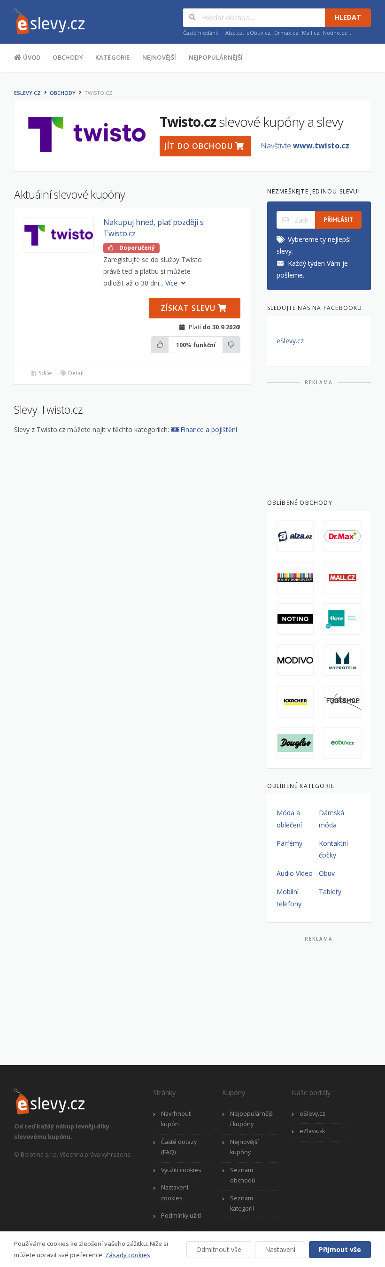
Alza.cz (234, 32)
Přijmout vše (340, 1249)
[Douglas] (296, 743)
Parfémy (289, 843)
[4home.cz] (342, 619)
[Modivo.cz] (296, 660)
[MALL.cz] (342, 578)
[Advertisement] (319, 438)
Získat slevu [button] (189, 308)
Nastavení (280, 1249)
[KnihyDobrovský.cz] (296, 578)
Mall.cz (310, 32)
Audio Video (295, 873)
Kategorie (112, 57)
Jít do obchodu (200, 146)
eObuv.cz (258, 32)
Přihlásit (338, 220)
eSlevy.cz (27, 92)
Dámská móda (331, 818)
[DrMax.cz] (342, 536)
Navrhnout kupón (176, 1119)
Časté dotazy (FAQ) (179, 1147)
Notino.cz (335, 32)
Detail (75, 373)
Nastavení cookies (174, 1192)
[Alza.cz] (296, 536)
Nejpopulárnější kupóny (251, 1119)
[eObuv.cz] (342, 743)
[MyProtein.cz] (342, 660)
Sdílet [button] (45, 373)
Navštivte (305, 145)
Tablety (330, 891)
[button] (58, 235)
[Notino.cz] (296, 619)
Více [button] (172, 282)
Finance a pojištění (208, 429)
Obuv (327, 873)
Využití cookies (181, 1170)
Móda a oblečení (289, 818)
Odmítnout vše (218, 1249)
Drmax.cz (286, 32)
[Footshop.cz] (342, 702)
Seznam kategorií (242, 1203)
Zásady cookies (127, 1255)
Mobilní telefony (289, 897)
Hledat (348, 17)
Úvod (30, 57)
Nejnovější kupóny (244, 1147)
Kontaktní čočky (333, 849)
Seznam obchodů (242, 1175)
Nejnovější (159, 57)
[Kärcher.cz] (296, 702)
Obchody (68, 57)
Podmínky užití (181, 1216)
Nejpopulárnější (216, 57)
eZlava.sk (312, 1131)
